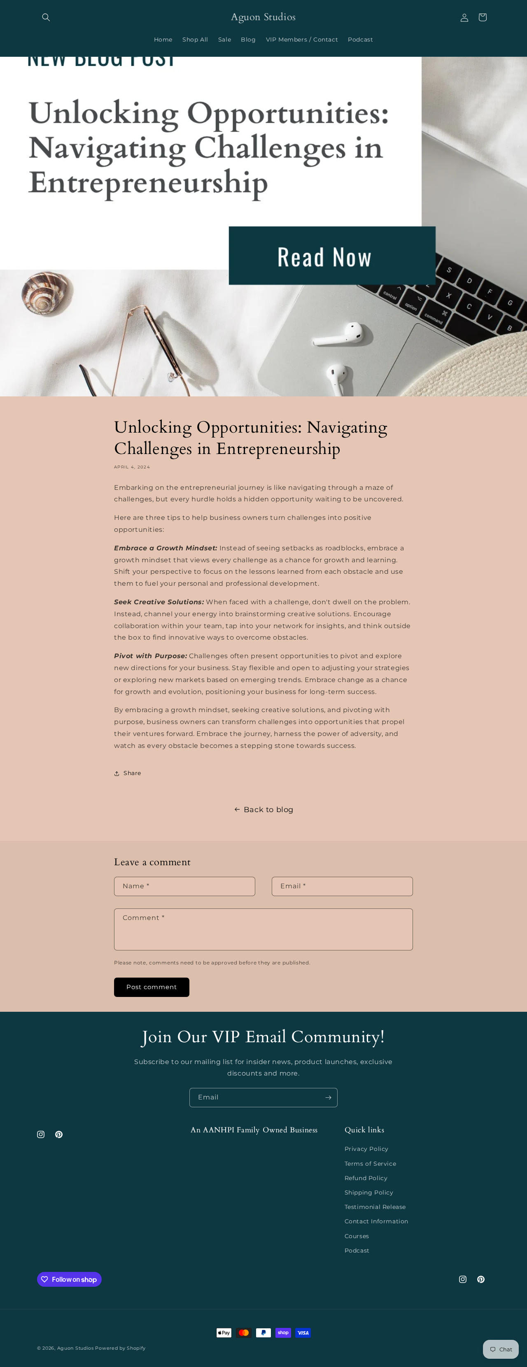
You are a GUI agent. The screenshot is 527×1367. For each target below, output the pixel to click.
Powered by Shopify (120, 1348)
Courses (357, 1236)
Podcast (357, 1250)
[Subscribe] (328, 1097)
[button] (46, 17)
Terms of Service (370, 1163)
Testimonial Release (375, 1207)
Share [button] (132, 773)
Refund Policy (366, 1178)
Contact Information (376, 1221)
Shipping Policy (369, 1192)
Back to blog (269, 809)
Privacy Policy (367, 1149)
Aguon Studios (75, 1348)
